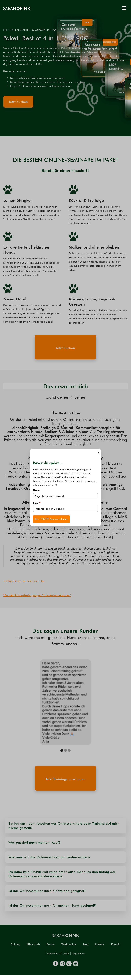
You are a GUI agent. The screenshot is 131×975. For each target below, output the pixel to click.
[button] (124, 8)
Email (37, 502)
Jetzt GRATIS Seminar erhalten (51, 519)
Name (36, 490)
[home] (17, 8)
